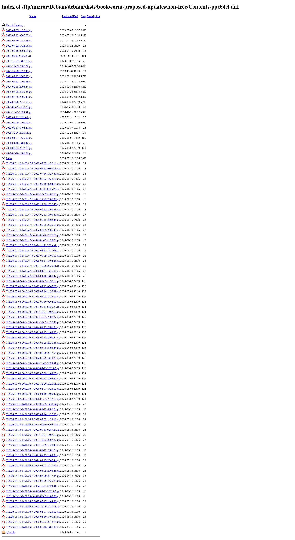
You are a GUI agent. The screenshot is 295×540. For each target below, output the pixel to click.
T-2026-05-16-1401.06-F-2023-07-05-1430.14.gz (33, 404)
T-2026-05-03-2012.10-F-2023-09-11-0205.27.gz (32, 306)
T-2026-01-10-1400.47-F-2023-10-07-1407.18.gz (33, 194)
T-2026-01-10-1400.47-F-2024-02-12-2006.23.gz (33, 209)
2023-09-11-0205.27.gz (18, 55)
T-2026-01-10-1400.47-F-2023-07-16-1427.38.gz (33, 173)
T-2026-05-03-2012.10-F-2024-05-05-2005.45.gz (33, 347)
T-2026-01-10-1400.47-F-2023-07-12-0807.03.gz (33, 168)
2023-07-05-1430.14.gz (19, 30)
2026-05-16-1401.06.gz (19, 153)
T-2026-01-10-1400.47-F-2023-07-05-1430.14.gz (33, 163)
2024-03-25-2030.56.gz (19, 91)
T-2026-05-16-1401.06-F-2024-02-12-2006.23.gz (33, 450)
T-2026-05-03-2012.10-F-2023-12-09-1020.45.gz (33, 322)
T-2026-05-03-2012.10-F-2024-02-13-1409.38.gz (33, 332)
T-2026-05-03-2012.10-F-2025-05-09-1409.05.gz (33, 373)
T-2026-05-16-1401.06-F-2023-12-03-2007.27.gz (33, 439)
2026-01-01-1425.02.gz (19, 137)
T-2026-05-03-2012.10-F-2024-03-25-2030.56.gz (33, 342)
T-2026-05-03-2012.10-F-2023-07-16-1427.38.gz (33, 291)
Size (83, 16)
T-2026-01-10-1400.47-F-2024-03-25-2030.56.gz (33, 224)
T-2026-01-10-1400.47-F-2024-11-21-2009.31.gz (32, 245)
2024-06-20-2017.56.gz (19, 102)
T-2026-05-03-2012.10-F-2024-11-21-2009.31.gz (32, 363)
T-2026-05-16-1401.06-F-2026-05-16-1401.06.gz (33, 526)
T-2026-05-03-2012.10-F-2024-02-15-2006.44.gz (33, 337)
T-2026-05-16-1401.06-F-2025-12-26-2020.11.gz (32, 506)
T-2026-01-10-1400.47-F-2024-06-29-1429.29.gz (33, 240)
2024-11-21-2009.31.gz (18, 112)
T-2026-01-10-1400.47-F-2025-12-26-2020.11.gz (32, 265)
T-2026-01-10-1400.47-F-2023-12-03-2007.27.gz (33, 199)
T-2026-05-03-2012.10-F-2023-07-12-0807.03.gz (33, 286)
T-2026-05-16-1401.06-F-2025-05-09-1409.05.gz (33, 496)
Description (93, 16)
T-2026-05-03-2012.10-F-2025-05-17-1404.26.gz (33, 378)
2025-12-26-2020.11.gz (18, 132)
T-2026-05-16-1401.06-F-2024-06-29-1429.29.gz (33, 480)
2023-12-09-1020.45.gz (19, 71)
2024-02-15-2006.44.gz (19, 86)
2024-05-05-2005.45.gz (19, 96)
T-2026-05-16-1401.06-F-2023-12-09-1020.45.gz (33, 445)
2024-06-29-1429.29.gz (19, 107)
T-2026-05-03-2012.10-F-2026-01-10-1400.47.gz (33, 393)
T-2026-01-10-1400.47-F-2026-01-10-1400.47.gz (33, 276)
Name (32, 16)
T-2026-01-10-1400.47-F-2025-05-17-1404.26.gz (33, 260)
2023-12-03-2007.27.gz (19, 66)
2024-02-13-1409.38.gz (19, 81)
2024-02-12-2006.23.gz (19, 76)
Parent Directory (15, 25)
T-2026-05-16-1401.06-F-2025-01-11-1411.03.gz (32, 491)
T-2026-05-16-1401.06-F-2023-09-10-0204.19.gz (33, 424)
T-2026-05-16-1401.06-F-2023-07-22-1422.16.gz (33, 419)
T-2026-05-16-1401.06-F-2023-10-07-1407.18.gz (33, 434)
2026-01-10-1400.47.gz (19, 142)
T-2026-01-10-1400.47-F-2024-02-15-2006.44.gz (33, 219)
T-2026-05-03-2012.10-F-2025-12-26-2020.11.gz (32, 383)
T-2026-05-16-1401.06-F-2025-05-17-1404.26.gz (33, 501)
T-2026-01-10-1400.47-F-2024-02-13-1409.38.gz (33, 214)
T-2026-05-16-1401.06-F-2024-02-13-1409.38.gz (33, 455)
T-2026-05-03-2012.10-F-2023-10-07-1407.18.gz (33, 311)
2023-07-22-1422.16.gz (19, 45)
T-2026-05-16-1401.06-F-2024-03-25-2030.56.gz (33, 465)
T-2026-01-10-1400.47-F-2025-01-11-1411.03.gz (32, 250)
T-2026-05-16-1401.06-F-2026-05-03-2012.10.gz (33, 521)
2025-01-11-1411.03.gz (18, 117)
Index (9, 158)
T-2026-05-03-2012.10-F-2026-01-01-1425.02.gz (33, 388)
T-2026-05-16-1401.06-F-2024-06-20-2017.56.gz (33, 475)
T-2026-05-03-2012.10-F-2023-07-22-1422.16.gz (33, 296)
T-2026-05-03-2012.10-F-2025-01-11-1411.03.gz (32, 368)
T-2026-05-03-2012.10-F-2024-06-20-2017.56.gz (33, 352)
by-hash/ (10, 532)
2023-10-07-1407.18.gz (19, 61)
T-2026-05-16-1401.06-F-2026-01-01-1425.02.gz (33, 511)
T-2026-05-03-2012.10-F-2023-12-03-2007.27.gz (33, 317)
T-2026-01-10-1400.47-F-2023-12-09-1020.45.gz (33, 204)
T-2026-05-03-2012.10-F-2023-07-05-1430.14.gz (33, 281)
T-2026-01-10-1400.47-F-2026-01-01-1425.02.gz (33, 270)
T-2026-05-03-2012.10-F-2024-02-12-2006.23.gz (33, 327)
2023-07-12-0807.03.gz (19, 35)
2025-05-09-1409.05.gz (19, 122)
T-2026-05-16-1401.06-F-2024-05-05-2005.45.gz (33, 470)
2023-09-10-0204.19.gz (19, 50)
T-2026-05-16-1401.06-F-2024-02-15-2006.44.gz (33, 460)
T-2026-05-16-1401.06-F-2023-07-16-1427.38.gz (33, 414)
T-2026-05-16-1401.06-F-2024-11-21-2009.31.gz (32, 486)
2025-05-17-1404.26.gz (19, 127)
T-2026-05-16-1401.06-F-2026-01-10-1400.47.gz (33, 516)
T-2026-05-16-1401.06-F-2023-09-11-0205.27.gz (32, 429)
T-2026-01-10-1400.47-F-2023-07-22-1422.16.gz (33, 178)
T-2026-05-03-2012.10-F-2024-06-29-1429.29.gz (33, 358)
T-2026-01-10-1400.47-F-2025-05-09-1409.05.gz (33, 255)
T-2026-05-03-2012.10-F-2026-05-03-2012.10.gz (33, 398)
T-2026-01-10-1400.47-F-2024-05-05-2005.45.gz (33, 230)
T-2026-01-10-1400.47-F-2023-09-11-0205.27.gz (32, 189)
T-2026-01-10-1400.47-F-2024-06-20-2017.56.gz (33, 235)
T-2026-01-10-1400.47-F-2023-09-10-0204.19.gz (33, 183)
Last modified (70, 16)
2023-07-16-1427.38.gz (19, 40)
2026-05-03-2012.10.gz (19, 148)
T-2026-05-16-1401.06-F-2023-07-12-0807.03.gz (33, 409)
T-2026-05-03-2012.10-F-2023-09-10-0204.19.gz (33, 301)
